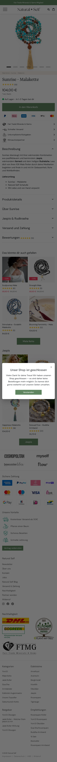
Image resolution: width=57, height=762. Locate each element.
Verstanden (28, 392)
